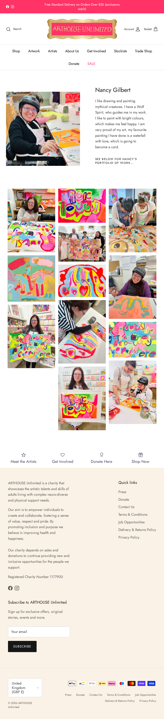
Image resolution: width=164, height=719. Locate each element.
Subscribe (22, 646)
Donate (74, 63)
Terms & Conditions (132, 514)
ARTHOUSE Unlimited (20, 705)
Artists (52, 51)
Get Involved (96, 51)
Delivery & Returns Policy (137, 529)
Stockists (120, 51)
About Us (72, 51)
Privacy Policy (128, 537)
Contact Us (126, 507)
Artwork (34, 51)
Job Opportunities (131, 522)
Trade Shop (143, 51)
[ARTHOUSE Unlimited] (82, 29)
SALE (91, 63)
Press (122, 491)
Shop (16, 51)
